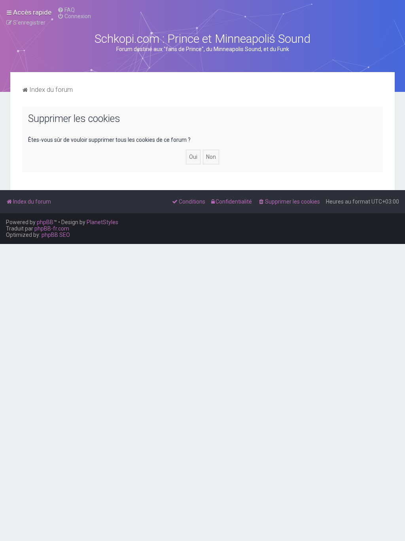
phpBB (45, 222)
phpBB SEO (56, 235)
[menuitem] (66, 10)
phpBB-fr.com (51, 228)
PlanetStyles (102, 222)
